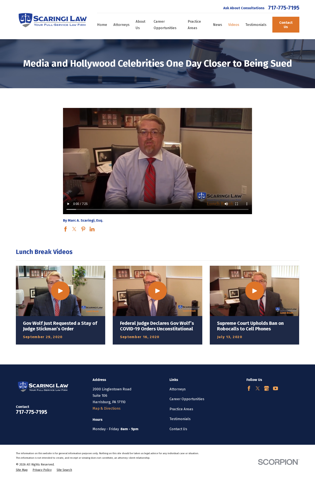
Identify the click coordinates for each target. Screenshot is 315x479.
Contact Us (285, 24)
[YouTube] (275, 388)
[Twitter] (257, 388)
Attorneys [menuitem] (121, 24)
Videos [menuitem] (233, 24)
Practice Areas (181, 409)
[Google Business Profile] (266, 388)
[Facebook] (248, 388)
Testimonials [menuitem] (255, 24)
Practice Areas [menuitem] (194, 24)
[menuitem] (22, 470)
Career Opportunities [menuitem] (165, 24)
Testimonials (180, 419)
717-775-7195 (283, 8)
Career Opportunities (187, 399)
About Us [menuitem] (140, 24)
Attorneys (178, 389)
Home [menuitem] (102, 24)
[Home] (51, 20)
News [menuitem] (217, 24)
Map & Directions (106, 408)
